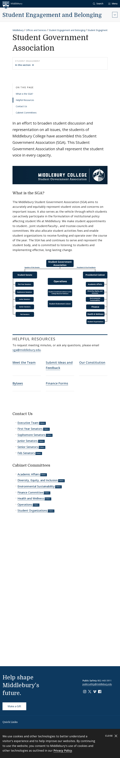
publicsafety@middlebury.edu (97, 684)
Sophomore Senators (31, 435)
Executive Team (28, 423)
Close (109, 735)
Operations (25, 504)
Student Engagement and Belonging (52, 15)
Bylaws (17, 383)
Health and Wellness (31, 498)
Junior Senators (28, 441)
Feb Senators (26, 453)
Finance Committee (30, 492)
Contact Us (21, 106)
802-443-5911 (105, 680)
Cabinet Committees (26, 112)
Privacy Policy (62, 750)
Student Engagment (98, 30)
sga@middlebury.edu (26, 350)
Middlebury (18, 30)
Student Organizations (32, 510)
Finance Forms (57, 383)
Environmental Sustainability (36, 486)
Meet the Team (24, 362)
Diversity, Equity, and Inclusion (38, 480)
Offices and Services (36, 30)
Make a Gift (14, 706)
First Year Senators (30, 429)
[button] (98, 3)
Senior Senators (28, 447)
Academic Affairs (29, 474)
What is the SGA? (24, 93)
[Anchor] (48, 193)
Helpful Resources (25, 100)
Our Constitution (92, 362)
